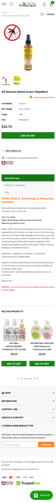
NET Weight (7, 108)
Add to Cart (28, 135)
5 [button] (31, 378)
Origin (4, 114)
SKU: (4, 119)
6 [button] (34, 378)
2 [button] (22, 378)
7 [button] (37, 378)
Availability (7, 103)
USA (20, 114)
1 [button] (18, 378)
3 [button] (25, 378)
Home (4, 12)
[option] (28, 47)
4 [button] (28, 378)
